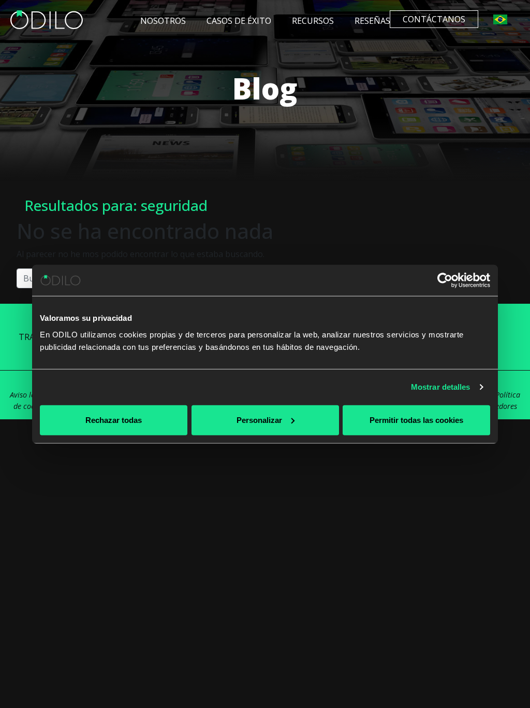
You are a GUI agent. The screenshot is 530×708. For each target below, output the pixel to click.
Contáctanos (434, 19)
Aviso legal (27, 395)
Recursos (313, 20)
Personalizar (259, 419)
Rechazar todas (113, 419)
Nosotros (163, 20)
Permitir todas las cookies (416, 419)
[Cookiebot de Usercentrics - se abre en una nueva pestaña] (445, 280)
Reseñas (372, 20)
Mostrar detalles (440, 387)
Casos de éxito (239, 20)
